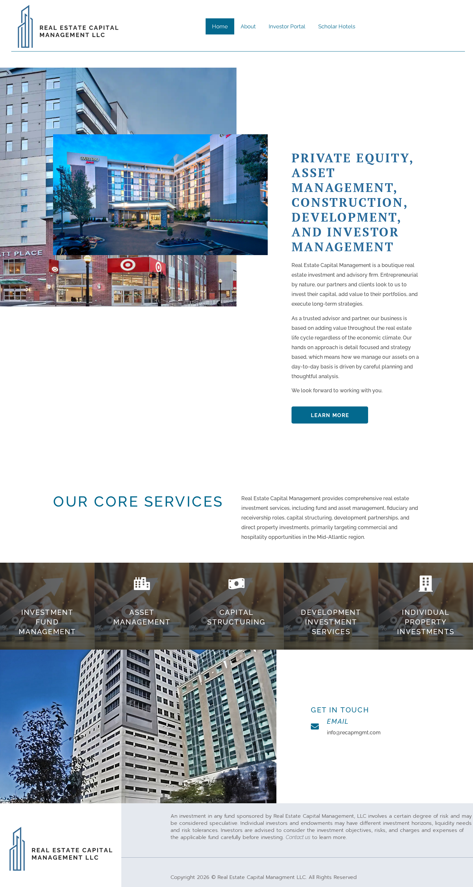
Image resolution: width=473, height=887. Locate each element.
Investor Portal (287, 26)
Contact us (298, 837)
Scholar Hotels (336, 26)
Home (220, 26)
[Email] (315, 726)
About (248, 26)
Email (338, 721)
